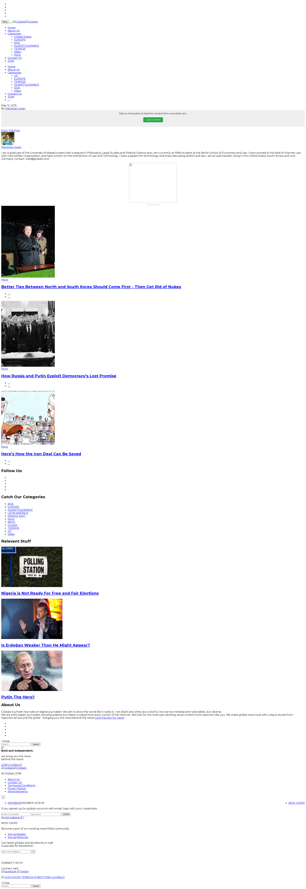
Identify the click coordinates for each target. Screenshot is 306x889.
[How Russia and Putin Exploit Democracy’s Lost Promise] (28, 365)
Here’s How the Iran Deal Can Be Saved (41, 454)
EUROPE (20, 39)
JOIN (11, 60)
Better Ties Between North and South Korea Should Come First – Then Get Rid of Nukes (91, 286)
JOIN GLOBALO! (11, 764)
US (16, 75)
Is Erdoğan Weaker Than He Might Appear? (45, 645)
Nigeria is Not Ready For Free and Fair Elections (50, 593)
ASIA (17, 42)
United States (22, 36)
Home (11, 27)
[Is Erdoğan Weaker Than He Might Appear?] (31, 638)
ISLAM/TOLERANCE (26, 45)
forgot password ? (12, 817)
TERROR (20, 48)
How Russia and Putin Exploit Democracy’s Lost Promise (58, 376)
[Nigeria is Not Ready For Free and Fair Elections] (31, 586)
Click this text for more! (109, 717)
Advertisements (18, 791)
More (17, 54)
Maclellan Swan (15, 108)
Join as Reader (17, 834)
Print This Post (10, 130)
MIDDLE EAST (17, 516)
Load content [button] (153, 119)
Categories (14, 33)
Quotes (12, 525)
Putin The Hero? (18, 697)
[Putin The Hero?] (31, 690)
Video (17, 51)
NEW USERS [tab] (296, 803)
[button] (9, 871)
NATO (11, 522)
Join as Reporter (18, 837)
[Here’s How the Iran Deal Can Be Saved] (28, 443)
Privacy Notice (17, 788)
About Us (14, 30)
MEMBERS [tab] (14, 803)
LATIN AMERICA (18, 512)
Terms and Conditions (21, 785)
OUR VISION (12, 877)
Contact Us (15, 57)
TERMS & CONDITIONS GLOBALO (43, 877)
